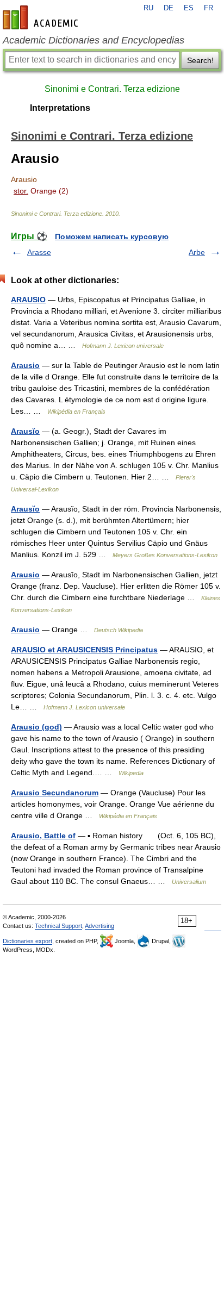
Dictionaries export (27, 941)
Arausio (25, 365)
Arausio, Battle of (43, 835)
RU (148, 8)
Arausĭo (25, 431)
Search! (200, 60)
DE (168, 8)
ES (189, 8)
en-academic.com (42, 17)
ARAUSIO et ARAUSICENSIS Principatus (84, 649)
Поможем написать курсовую (112, 236)
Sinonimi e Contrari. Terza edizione (112, 89)
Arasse (39, 252)
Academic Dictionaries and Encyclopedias (93, 40)
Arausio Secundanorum (54, 792)
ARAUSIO (28, 299)
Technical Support (58, 926)
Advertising (99, 926)
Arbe (197, 252)
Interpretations (60, 108)
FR (208, 8)
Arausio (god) (36, 726)
